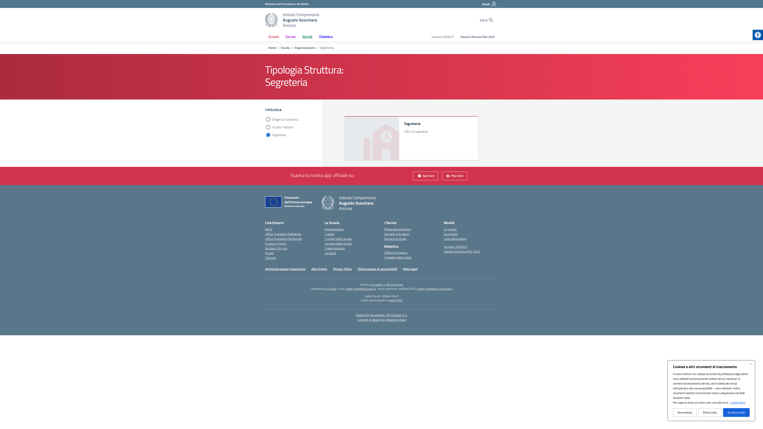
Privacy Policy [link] (342, 269)
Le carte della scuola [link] (338, 243)
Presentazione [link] (334, 229)
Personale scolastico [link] (397, 229)
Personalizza (685, 412)
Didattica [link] (326, 36)
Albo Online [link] (319, 269)
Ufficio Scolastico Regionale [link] (283, 234)
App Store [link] (428, 175)
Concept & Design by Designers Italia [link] (381, 319)
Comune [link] (270, 257)
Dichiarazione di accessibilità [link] (377, 269)
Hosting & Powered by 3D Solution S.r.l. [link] (382, 315)
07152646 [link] (330, 289)
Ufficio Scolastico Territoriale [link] (283, 238)
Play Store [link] (457, 175)
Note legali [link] (410, 269)
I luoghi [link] (329, 234)
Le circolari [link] (451, 234)
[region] (711, 390)
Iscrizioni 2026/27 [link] (443, 37)
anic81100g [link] (395, 300)
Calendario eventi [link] (455, 238)
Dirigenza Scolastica (285, 119)
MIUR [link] (268, 229)
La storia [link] (330, 253)
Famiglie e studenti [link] (396, 234)
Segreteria (279, 134)
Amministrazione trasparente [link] (285, 269)
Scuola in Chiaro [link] (275, 243)
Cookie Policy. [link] (738, 402)
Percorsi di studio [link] (395, 238)
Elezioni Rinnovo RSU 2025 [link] (478, 37)
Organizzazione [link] (335, 248)
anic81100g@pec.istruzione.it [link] (435, 289)
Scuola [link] (273, 36)
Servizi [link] (291, 36)
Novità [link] (307, 36)
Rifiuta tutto (710, 412)
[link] (758, 35)
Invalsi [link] (269, 253)
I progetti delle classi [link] (397, 257)
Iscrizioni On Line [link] (276, 248)
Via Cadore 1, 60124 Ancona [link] (387, 284)
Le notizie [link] (450, 229)
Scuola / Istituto (282, 127)
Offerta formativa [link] (395, 252)
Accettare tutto (736, 412)
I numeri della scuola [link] (338, 238)
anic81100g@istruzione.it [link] (361, 289)
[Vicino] (750, 363)
